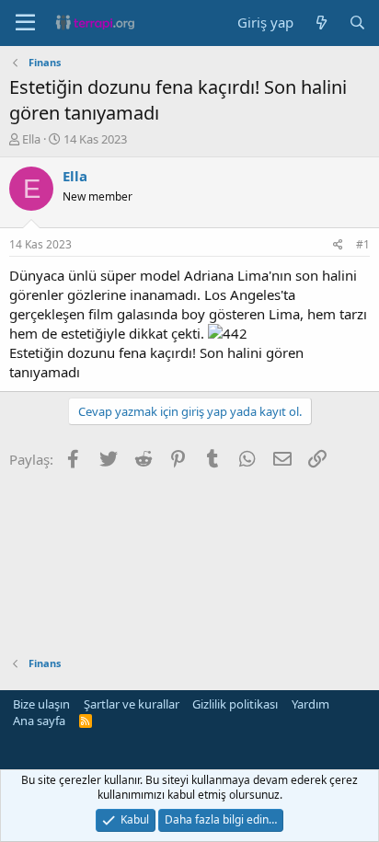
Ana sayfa (39, 720)
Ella (31, 139)
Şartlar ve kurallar (131, 704)
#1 (363, 244)
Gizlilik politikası (235, 704)
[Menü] (25, 23)
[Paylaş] (338, 245)
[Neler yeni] (321, 23)
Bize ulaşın (41, 704)
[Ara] (357, 23)
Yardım (310, 704)
